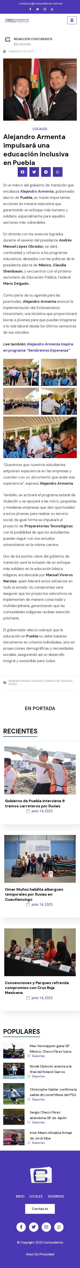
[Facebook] (30, 9)
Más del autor (22, 44)
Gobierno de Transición (58, 680)
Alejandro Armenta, (37, 191)
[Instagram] (45, 9)
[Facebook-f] (21, 1227)
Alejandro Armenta (19, 680)
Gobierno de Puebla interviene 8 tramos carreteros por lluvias (35, 803)
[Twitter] (37, 9)
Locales (40, 129)
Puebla (13, 684)
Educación (37, 680)
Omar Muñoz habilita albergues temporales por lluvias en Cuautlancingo (34, 894)
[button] (22, 172)
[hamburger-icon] (72, 20)
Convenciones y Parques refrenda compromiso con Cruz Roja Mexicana (37, 987)
